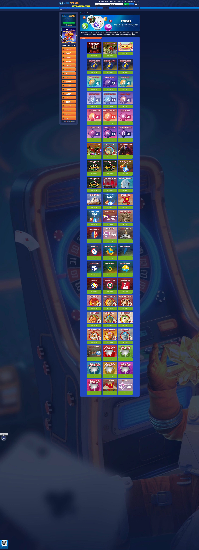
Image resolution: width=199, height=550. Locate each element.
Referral (130, 7)
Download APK (104, 1)
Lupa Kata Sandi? (132, 1)
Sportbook (69, 7)
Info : (61, 10)
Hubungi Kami (122, 1)
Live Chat (113, 1)
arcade (93, 7)
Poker (99, 7)
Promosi (136, 7)
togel (105, 7)
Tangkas (118, 7)
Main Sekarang (94, 55)
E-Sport (75, 7)
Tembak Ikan (124, 7)
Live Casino (112, 7)
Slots (81, 7)
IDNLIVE (87, 7)
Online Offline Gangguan (69, 121)
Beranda (62, 7)
